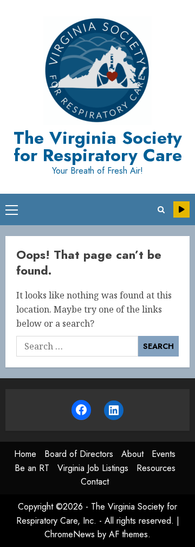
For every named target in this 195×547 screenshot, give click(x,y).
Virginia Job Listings (92, 468)
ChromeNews (69, 534)
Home (25, 454)
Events (164, 454)
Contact (95, 481)
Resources (156, 468)
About (132, 454)
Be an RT (32, 468)
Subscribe (181, 209)
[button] (11, 209)
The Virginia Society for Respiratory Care (98, 146)
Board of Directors (78, 454)
